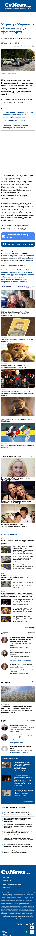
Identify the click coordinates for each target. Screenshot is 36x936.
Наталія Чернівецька (22, 38)
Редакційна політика (12, 884)
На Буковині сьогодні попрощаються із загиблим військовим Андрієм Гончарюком (17, 819)
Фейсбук (29, 260)
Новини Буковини (17, 265)
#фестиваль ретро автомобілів (14, 279)
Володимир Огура (17, 743)
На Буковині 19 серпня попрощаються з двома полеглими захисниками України (18, 813)
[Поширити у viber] (29, 46)
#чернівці (24, 282)
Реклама (6, 887)
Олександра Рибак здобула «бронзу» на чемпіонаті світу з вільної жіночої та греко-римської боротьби (23, 602)
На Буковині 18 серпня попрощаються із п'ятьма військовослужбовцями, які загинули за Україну (18, 832)
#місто (31, 270)
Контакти (7, 881)
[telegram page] (30, 924)
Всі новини (30, 628)
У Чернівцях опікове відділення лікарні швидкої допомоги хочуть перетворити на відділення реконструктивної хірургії (17, 594)
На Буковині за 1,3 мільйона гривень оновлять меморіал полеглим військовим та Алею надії (23, 584)
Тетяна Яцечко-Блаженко (20, 660)
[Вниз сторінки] (32, 932)
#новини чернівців (26, 272)
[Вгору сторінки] (32, 927)
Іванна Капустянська (19, 647)
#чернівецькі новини (10, 282)
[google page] (18, 924)
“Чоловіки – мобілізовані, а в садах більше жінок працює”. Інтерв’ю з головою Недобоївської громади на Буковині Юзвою (16, 709)
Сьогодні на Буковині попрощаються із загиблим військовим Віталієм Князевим (18, 838)
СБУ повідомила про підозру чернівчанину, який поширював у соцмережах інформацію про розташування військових (23, 550)
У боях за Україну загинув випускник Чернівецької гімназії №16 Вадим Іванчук (23, 609)
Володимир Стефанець (19, 752)
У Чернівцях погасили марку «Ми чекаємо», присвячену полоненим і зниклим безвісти (23, 559)
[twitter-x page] (24, 924)
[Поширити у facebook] (21, 46)
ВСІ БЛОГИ (31, 720)
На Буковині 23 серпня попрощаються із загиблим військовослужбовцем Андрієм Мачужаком (18, 826)
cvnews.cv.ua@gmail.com (11, 256)
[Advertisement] (18, 154)
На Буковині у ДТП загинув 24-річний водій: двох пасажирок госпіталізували (18, 845)
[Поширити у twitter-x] (25, 46)
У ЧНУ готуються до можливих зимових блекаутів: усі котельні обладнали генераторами (17, 577)
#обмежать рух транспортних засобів (17, 275)
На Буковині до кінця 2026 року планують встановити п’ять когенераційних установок (18, 114)
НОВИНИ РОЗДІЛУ (28, 801)
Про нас (6, 877)
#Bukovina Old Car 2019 (17, 270)
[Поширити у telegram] (33, 46)
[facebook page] (21, 924)
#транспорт (22, 277)
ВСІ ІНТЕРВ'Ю (30, 682)
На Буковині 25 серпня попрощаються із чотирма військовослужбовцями (23, 566)
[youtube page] (27, 924)
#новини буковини (9, 272)
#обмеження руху (8, 277)
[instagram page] (33, 924)
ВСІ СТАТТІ (31, 632)
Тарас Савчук (15, 731)
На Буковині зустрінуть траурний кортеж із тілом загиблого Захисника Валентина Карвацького (22, 619)
